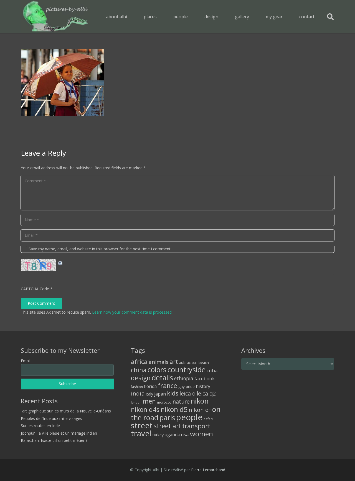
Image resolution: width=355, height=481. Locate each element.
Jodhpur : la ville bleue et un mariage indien (59, 433)
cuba (212, 370)
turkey (158, 434)
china (138, 370)
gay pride (186, 386)
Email (26, 360)
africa (139, 361)
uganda (172, 435)
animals (158, 362)
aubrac (185, 362)
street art (167, 425)
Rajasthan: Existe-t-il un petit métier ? (54, 440)
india (138, 393)
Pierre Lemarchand (208, 469)
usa (185, 434)
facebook (204, 378)
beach (204, 362)
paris (167, 417)
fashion (137, 386)
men (149, 401)
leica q (187, 393)
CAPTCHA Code (35, 288)
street (142, 425)
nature (181, 401)
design (141, 377)
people (189, 417)
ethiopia (183, 378)
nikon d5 (174, 409)
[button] (161, 16)
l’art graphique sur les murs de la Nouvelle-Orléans (66, 411)
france (167, 385)
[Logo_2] (55, 16)
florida (150, 386)
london (136, 402)
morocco (164, 402)
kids (172, 393)
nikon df (200, 410)
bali (194, 362)
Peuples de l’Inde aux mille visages (51, 418)
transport (196, 426)
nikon (200, 401)
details (162, 377)
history (203, 386)
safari (208, 419)
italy (149, 394)
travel (141, 433)
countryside (187, 369)
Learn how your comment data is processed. (132, 312)
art (173, 361)
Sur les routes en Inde (40, 425)
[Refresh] (60, 262)
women (201, 433)
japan (160, 394)
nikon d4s (145, 409)
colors (157, 369)
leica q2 (206, 393)
